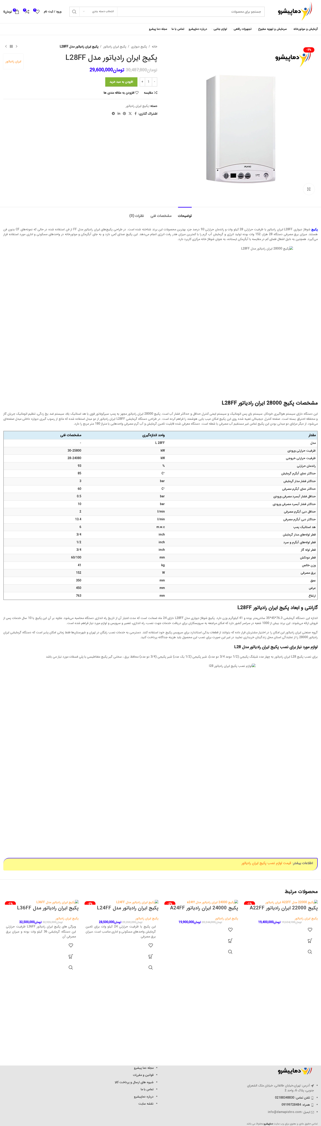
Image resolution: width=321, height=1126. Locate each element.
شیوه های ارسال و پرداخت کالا (134, 1082)
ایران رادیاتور (13, 61)
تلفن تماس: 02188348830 (292, 1097)
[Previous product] (16, 46)
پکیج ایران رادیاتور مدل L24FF (127, 908)
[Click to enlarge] (308, 189)
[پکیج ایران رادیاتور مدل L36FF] (41, 902)
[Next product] (6, 46)
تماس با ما (147, 1089)
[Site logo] (293, 11)
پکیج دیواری (139, 46)
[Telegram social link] (113, 114)
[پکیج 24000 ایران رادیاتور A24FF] (200, 902)
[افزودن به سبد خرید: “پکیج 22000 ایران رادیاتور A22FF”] (309, 940)
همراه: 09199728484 (296, 1104)
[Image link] (293, 1070)
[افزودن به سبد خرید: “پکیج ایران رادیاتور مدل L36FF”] (70, 956)
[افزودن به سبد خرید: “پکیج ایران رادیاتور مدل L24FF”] (150, 956)
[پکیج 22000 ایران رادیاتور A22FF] (280, 902)
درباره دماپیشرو (144, 1096)
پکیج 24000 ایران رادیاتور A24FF (204, 908)
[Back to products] (11, 46)
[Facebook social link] (135, 114)
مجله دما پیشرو (144, 1067)
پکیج (314, 229)
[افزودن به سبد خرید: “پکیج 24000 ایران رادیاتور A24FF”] (230, 940)
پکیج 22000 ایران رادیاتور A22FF (284, 908)
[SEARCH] (74, 12)
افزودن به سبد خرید (121, 81)
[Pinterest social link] (124, 114)
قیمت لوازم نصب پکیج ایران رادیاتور (266, 863)
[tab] (185, 213)
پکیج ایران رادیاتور (114, 46)
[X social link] (130, 114)
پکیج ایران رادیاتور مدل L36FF (48, 908)
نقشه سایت (146, 1103)
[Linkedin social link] (119, 114)
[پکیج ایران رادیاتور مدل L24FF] (120, 902)
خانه (154, 46)
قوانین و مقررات (143, 1075)
